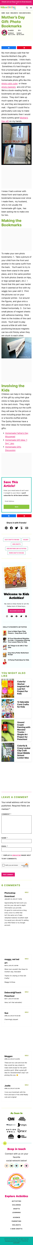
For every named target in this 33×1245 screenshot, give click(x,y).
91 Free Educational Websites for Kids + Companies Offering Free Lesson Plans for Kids (19, 640)
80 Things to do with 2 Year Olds (18, 646)
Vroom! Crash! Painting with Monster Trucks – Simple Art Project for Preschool (23, 730)
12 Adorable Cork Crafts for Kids (23, 704)
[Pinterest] (26, 616)
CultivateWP (16, 1242)
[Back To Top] (5, 1143)
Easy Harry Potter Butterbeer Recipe (18, 653)
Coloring (16, 1205)
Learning (16, 1212)
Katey (12, 30)
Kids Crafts (14, 13)
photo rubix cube (9, 83)
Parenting (16, 1221)
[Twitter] (21, 616)
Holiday (25, 539)
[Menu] (31, 8)
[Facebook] (16, 616)
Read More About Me (16, 611)
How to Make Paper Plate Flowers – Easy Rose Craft (17, 632)
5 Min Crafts (16, 1229)
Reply (27, 892)
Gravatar (16, 855)
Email (4, 846)
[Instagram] (7, 616)
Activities (16, 1201)
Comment (6, 814)
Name (4, 838)
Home (3, 13)
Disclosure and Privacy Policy (13, 1241)
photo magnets (8, 87)
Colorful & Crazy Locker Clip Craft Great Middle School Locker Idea (23, 751)
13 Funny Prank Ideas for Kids (18, 660)
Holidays (16, 1225)
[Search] (27, 8)
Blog (7, 13)
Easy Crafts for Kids (25, 13)
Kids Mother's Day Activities (16, 548)
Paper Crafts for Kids (16, 553)
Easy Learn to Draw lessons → (21, 2)
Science (16, 1217)
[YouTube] (12, 616)
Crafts (16, 1209)
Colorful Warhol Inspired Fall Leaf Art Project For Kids (23, 687)
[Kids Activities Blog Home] (8, 8)
